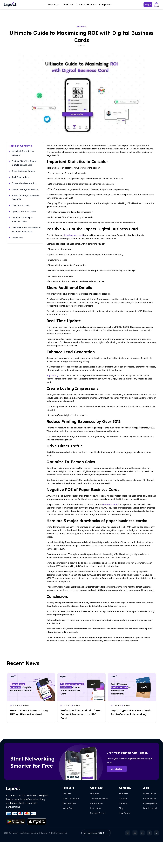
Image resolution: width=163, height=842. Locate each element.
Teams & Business (86, 4)
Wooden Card (69, 803)
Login (148, 4)
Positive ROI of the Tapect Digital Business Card (24, 163)
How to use (95, 808)
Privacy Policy (149, 793)
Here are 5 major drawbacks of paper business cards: (26, 229)
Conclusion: (17, 237)
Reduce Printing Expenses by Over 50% (25, 197)
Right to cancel (149, 808)
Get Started (117, 769)
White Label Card (71, 798)
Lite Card (67, 793)
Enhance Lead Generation (24, 183)
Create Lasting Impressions (25, 189)
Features (68, 4)
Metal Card (68, 808)
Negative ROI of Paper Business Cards (22, 219)
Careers (123, 803)
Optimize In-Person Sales (24, 211)
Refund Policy (149, 798)
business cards (110, 504)
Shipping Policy (149, 803)
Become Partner (98, 813)
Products (53, 4)
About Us (123, 793)
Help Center (125, 813)
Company (104, 4)
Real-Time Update (20, 177)
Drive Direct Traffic (21, 205)
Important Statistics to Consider (23, 153)
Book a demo (96, 803)
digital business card (73, 235)
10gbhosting (52, 375)
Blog (121, 808)
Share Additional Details (23, 171)
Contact (123, 798)
